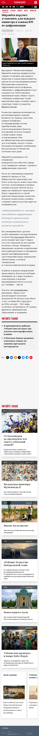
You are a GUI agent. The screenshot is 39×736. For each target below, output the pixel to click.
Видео (20, 11)
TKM (13, 7)
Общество (28, 31)
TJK (10, 7)
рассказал (19, 237)
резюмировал (21, 290)
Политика (11, 34)
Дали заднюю (10, 675)
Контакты (5, 728)
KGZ (7, 7)
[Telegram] (23, 357)
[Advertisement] (19, 383)
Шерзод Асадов (9, 107)
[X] (7, 357)
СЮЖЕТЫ (33, 11)
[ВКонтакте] (11, 357)
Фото (26, 11)
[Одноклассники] (15, 357)
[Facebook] (27, 357)
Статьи (12, 11)
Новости (5, 11)
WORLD (22, 7)
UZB (17, 7)
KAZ (3, 7)
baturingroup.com (12, 734)
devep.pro (29, 733)
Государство (19, 31)
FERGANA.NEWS (19, 2)
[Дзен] (19, 357)
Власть (4, 34)
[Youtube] (30, 357)
